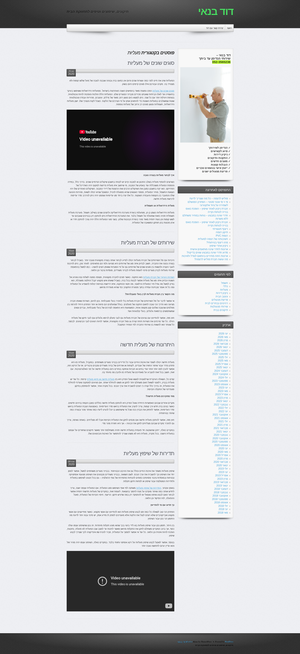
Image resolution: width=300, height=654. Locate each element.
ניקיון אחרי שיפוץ (219, 245)
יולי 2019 (223, 468)
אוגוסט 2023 (221, 384)
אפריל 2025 (221, 364)
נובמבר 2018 (221, 492)
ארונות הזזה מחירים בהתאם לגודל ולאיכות (205, 255)
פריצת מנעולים (220, 299)
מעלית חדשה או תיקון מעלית (100, 379)
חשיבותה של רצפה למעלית (213, 238)
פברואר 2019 (221, 482)
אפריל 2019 (221, 475)
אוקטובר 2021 (220, 414)
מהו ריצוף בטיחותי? (217, 242)
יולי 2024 (223, 377)
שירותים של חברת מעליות (147, 242)
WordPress (229, 641)
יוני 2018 (223, 509)
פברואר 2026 (221, 343)
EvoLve (189, 641)
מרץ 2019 (222, 478)
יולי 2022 (223, 407)
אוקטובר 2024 (220, 374)
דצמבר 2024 (221, 370)
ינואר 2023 (222, 401)
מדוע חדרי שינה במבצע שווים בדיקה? (207, 252)
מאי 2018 (223, 512)
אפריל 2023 (221, 394)
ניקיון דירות (222, 292)
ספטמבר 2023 (220, 380)
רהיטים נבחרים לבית (216, 303)
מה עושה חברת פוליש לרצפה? (211, 259)
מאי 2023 (223, 391)
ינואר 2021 (222, 431)
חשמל (224, 282)
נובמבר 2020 (221, 434)
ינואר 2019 (222, 485)
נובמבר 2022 (221, 404)
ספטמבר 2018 (220, 499)
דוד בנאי (215, 11)
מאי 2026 (223, 336)
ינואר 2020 (222, 465)
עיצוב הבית (222, 296)
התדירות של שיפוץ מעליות (148, 488)
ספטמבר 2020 (220, 441)
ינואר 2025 (222, 367)
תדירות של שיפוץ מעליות (149, 453)
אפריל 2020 (221, 455)
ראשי (229, 28)
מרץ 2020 (222, 458)
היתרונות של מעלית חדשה (147, 344)
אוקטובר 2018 (220, 495)
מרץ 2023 (222, 397)
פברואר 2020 (221, 461)
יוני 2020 (223, 448)
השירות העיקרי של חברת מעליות (158, 277)
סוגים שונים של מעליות (151, 63)
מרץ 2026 (222, 340)
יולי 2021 (223, 421)
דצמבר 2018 (221, 488)
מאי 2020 (223, 451)
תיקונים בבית (221, 309)
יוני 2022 (223, 411)
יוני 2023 (223, 387)
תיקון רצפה (222, 232)
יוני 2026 (223, 333)
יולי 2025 (223, 357)
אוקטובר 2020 (220, 438)
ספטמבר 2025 (220, 353)
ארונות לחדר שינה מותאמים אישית (209, 249)
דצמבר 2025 (221, 350)
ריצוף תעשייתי (220, 228)
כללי (225, 286)
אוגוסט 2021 (221, 418)
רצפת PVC (222, 235)
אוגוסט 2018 (221, 502)
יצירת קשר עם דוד (214, 28)
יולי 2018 (223, 505)
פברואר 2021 (221, 428)
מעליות (224, 289)
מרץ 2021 (222, 424)
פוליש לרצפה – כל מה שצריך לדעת (209, 198)
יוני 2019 (223, 472)
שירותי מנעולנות (219, 306)
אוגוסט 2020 (221, 445)
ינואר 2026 (222, 347)
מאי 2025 (223, 360)
